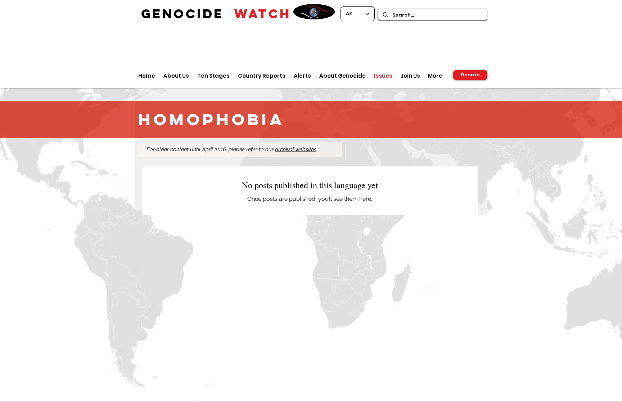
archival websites (295, 149)
